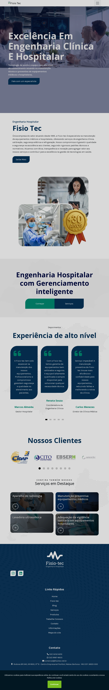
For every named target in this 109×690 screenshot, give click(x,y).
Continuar (54, 684)
